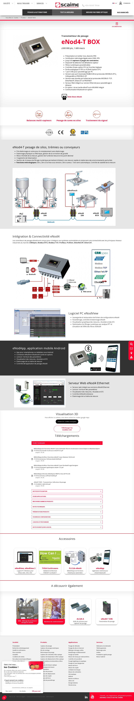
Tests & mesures (67, 12)
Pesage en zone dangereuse (76, 663)
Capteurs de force (46, 678)
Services (40, 3)
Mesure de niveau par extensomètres (78, 657)
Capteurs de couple (46, 676)
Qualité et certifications (19, 650)
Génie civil (71, 681)
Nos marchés (123, 12)
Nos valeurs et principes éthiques (22, 659)
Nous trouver (23, 3)
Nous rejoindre (17, 652)
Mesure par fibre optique (97, 12)
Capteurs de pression (47, 671)
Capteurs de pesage (46, 646)
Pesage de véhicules (74, 646)
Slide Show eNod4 (75, 97)
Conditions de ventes (18, 657)
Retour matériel (100, 657)
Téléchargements (101, 648)
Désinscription (50, 696)
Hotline (98, 652)
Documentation (116, 26)
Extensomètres (45, 669)
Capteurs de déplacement (48, 674)
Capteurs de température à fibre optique (52, 657)
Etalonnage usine (101, 650)
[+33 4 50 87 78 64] (67, 4)
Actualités (15, 654)
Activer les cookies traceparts (67, 421)
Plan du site (12, 696)
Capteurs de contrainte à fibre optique (51, 654)
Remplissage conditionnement (76, 652)
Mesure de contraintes (74, 672)
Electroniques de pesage (47, 652)
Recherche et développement (21, 648)
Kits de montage (45, 650)
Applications (73, 642)
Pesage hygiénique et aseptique (77, 661)
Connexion (126, 3)
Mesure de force (73, 665)
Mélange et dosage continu (75, 650)
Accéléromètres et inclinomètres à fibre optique (51, 662)
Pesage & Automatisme (37, 12)
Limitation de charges (74, 670)
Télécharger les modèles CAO (67, 429)
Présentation (16, 646)
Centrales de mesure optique (49, 665)
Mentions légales (20, 696)
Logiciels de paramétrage (48, 680)
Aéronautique (72, 674)
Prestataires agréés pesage (104, 654)
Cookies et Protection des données (36, 696)
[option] (35, 50)
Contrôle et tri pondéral (75, 659)
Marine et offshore (73, 678)
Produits (44, 642)
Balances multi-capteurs (39, 120)
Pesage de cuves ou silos (69, 120)
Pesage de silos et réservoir (76, 648)
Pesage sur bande (73, 654)
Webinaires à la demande (103, 646)
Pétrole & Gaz (72, 685)
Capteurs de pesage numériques (50, 648)
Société (6, 3)
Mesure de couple (73, 667)
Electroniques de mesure (47, 667)
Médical (70, 676)
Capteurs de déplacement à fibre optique (52, 659)
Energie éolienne (73, 683)
